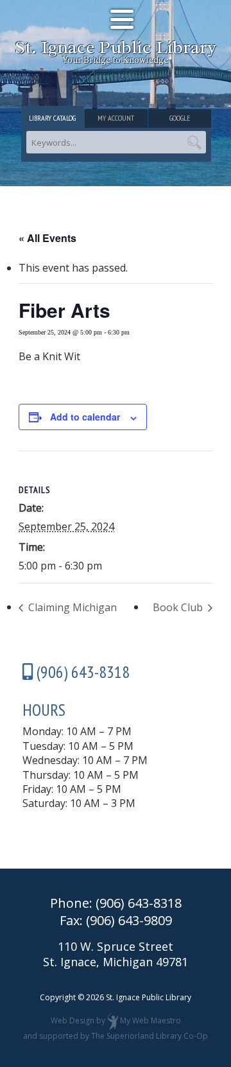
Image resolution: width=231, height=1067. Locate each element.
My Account (116, 118)
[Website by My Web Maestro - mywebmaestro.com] (112, 1020)
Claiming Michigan (71, 607)
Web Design (72, 1020)
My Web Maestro (150, 1020)
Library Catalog (52, 118)
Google (179, 118)
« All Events (47, 237)
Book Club (179, 607)
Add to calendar (85, 416)
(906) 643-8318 (139, 903)
